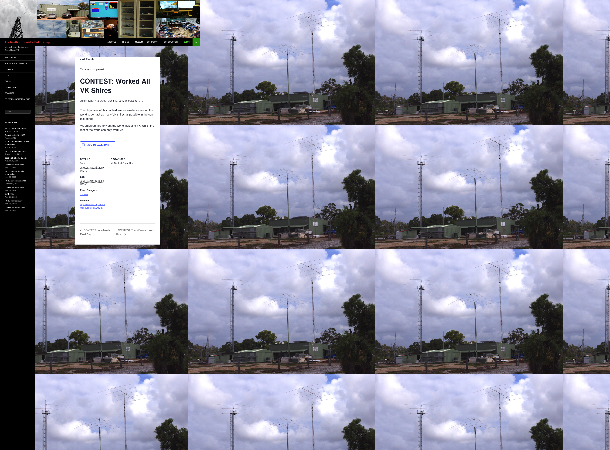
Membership (10, 57)
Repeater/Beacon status (16, 63)
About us (112, 42)
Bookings (9, 93)
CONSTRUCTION (171, 42)
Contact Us (152, 42)
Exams (7, 81)
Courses (9, 69)
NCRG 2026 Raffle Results (16, 128)
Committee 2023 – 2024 (15, 207)
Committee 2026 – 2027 (15, 135)
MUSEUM (139, 42)
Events (187, 42)
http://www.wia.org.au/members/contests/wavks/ (92, 206)
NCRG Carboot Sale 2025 (15, 151)
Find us (125, 42)
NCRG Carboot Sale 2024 (15, 181)
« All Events (87, 59)
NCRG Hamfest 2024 (13, 201)
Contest (84, 194)
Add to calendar (98, 144)
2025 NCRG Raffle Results (16, 158)
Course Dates (11, 87)
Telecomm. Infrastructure (17, 99)
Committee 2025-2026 (14, 164)
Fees (7, 75)
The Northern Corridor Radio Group (27, 42)
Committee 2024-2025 (14, 187)
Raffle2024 (9, 194)
